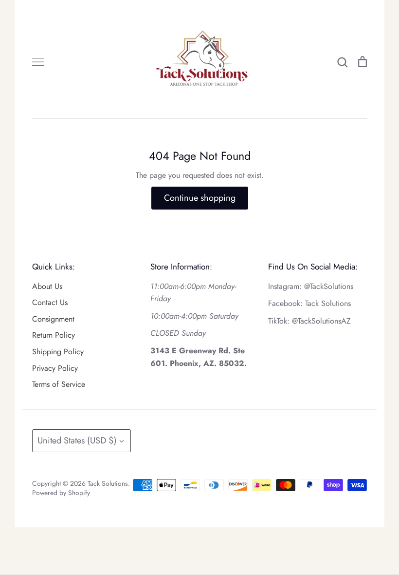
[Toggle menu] (38, 62)
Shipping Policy (58, 351)
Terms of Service (58, 384)
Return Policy (53, 335)
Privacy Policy (55, 368)
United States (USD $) (77, 440)
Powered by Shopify (61, 493)
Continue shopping (200, 198)
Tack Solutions (108, 483)
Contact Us (50, 302)
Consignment (53, 319)
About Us (47, 286)
